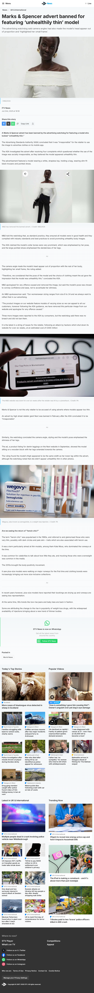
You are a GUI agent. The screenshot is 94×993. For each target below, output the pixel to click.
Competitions (53, 941)
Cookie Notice (54, 971)
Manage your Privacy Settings (15, 978)
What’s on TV (8, 944)
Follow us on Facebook (16, 955)
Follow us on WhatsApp (16, 959)
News (4, 10)
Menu (8, 3)
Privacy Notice (31, 971)
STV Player (7, 941)
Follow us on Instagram (16, 964)
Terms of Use (18, 971)
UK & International (18, 10)
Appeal (50, 944)
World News (8, 657)
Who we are (6, 971)
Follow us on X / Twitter (16, 950)
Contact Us (42, 971)
